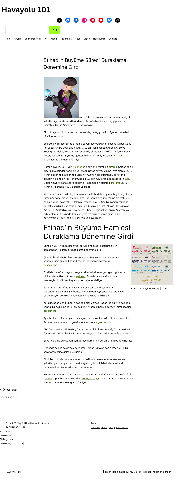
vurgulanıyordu (102, 322)
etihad (104, 427)
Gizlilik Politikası (143, 471)
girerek (113, 166)
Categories (6, 439)
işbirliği (118, 155)
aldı (127, 178)
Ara (55, 29)
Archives (5, 431)
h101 (111, 427)
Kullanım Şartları (162, 471)
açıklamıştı (50, 310)
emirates (95, 427)
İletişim (107, 471)
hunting (49, 378)
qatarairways (121, 427)
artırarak (115, 182)
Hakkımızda (118, 471)
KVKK (129, 471)
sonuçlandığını (90, 378)
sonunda (80, 166)
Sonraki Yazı (7, 397)
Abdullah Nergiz (17, 426)
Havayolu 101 (13, 471)
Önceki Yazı (10, 389)
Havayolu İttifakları (40, 423)
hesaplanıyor (51, 265)
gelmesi (80, 276)
